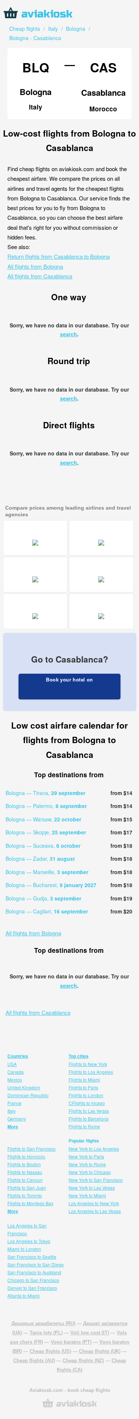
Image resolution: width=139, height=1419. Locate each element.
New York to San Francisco (96, 1180)
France (14, 1103)
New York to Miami (87, 1195)
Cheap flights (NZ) (83, 1360)
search (68, 334)
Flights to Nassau (24, 1172)
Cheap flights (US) (50, 1351)
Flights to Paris (83, 1087)
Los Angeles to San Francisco (27, 1229)
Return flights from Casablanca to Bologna (58, 256)
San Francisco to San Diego (35, 1264)
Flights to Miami (84, 1079)
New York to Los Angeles (94, 1148)
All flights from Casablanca (39, 276)
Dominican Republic (28, 1095)
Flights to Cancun (25, 1180)
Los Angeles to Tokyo (28, 1241)
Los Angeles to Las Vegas (95, 1211)
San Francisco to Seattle (31, 1256)
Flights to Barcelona (89, 1118)
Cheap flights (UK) (99, 1351)
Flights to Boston (24, 1164)
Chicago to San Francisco (33, 1280)
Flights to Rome (84, 1126)
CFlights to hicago (87, 1103)
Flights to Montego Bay (30, 1203)
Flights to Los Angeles (91, 1072)
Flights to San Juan (26, 1187)
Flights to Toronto (24, 1195)
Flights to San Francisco (31, 1148)
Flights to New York (88, 1064)
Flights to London (86, 1095)
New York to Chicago (90, 1172)
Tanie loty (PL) (46, 1332)
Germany (16, 1118)
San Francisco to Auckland (34, 1272)
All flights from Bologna (35, 266)
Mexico (14, 1079)
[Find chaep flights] (69, 1406)
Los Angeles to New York (94, 1203)
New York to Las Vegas (92, 1187)
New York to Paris (86, 1156)
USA (12, 1064)
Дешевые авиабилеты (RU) (43, 1323)
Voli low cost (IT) (89, 1332)
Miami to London (24, 1249)
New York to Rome (87, 1164)
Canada (15, 1072)
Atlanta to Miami (23, 1295)
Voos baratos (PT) (71, 1342)
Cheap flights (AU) (34, 1360)
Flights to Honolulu (26, 1156)
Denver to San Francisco (32, 1288)
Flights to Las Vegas (89, 1111)
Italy (11, 1111)
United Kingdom (23, 1087)
